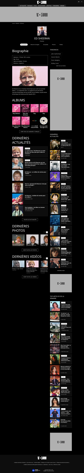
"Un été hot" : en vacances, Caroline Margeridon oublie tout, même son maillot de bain (65, 316)
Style (35, 5)
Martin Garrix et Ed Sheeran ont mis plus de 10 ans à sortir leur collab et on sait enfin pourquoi (35, 164)
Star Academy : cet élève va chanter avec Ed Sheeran (35, 208)
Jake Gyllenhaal (56, 54)
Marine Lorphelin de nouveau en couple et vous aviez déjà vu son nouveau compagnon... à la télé (66, 370)
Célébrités (17, 23)
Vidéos (61, 44)
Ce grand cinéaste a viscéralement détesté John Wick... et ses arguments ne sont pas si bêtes (66, 360)
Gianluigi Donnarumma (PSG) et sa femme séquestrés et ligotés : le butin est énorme (66, 422)
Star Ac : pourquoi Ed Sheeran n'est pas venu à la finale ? (35, 184)
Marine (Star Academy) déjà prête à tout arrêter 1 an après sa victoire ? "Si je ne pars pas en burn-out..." (66, 254)
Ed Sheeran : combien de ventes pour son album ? (35, 196)
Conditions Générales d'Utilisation (20, 462)
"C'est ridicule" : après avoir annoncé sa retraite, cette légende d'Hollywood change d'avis (66, 243)
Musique (29, 5)
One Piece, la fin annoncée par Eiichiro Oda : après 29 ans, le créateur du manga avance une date (66, 200)
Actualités (23, 5)
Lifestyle (49, 5)
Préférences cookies (56, 464)
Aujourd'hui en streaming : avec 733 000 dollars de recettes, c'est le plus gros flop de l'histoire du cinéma (66, 265)
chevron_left (44, 232)
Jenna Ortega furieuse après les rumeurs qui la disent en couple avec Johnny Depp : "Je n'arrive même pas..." (65, 402)
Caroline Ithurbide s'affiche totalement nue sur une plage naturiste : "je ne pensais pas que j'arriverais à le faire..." (66, 308)
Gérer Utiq (50, 464)
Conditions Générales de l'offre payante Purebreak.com (33, 464)
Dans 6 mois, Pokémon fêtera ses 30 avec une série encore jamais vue (66, 177)
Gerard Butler (55, 57)
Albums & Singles (35, 44)
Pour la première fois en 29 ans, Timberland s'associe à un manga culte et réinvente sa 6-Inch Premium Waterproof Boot (66, 234)
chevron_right (47, 232)
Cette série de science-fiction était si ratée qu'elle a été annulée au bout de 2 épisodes (66, 145)
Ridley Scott (55, 63)
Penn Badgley (55, 60)
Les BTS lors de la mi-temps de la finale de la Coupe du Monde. (31, 270)
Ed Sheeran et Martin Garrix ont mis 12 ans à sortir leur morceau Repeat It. (45, 270)
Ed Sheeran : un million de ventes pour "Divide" (35, 172)
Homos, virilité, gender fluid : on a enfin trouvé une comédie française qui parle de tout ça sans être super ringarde (66, 394)
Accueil (13, 23)
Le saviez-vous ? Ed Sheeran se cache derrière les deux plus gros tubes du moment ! (35, 152)
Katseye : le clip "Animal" (17, 268)
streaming (56, 5)
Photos (54, 44)
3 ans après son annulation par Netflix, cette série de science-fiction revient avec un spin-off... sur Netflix (65, 222)
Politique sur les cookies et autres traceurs (48, 462)
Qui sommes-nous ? (30, 462)
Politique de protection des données (63, 462)
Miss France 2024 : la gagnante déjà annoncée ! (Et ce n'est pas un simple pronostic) (66, 348)
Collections (41, 5)
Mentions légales (37, 462)
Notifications (46, 464)
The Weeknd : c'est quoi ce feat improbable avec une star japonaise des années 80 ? (65, 167)
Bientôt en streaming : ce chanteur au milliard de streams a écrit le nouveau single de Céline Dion (66, 211)
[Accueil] (42, 2)
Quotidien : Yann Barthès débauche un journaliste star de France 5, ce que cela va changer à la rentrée (66, 382)
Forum (62, 5)
